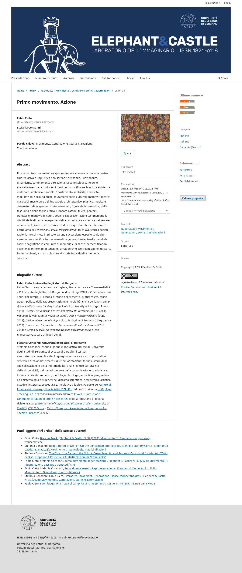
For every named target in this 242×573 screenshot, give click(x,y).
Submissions (88, 78)
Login (227, 3)
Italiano (184, 141)
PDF (128, 153)
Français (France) (190, 147)
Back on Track (49, 438)
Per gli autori (187, 175)
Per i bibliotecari (189, 181)
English (184, 136)
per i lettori (186, 170)
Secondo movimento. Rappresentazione (90, 468)
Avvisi (130, 78)
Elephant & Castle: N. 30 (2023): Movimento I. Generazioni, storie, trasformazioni (95, 477)
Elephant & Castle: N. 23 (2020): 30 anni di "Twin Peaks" (70, 457)
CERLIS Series (36, 408)
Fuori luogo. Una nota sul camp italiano (65, 483)
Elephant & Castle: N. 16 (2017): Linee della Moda (123, 483)
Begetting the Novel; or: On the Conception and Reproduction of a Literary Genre (101, 445)
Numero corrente (46, 78)
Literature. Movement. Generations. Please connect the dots (103, 476)
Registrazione (212, 3)
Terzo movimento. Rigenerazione (86, 461)
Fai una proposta (192, 198)
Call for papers (111, 78)
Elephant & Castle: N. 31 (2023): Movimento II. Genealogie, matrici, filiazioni (96, 447)
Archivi (32, 90)
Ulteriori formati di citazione (139, 210)
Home (20, 90)
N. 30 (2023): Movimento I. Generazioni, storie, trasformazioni (75, 90)
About (144, 78)
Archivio (68, 78)
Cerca (224, 78)
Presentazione (20, 78)
